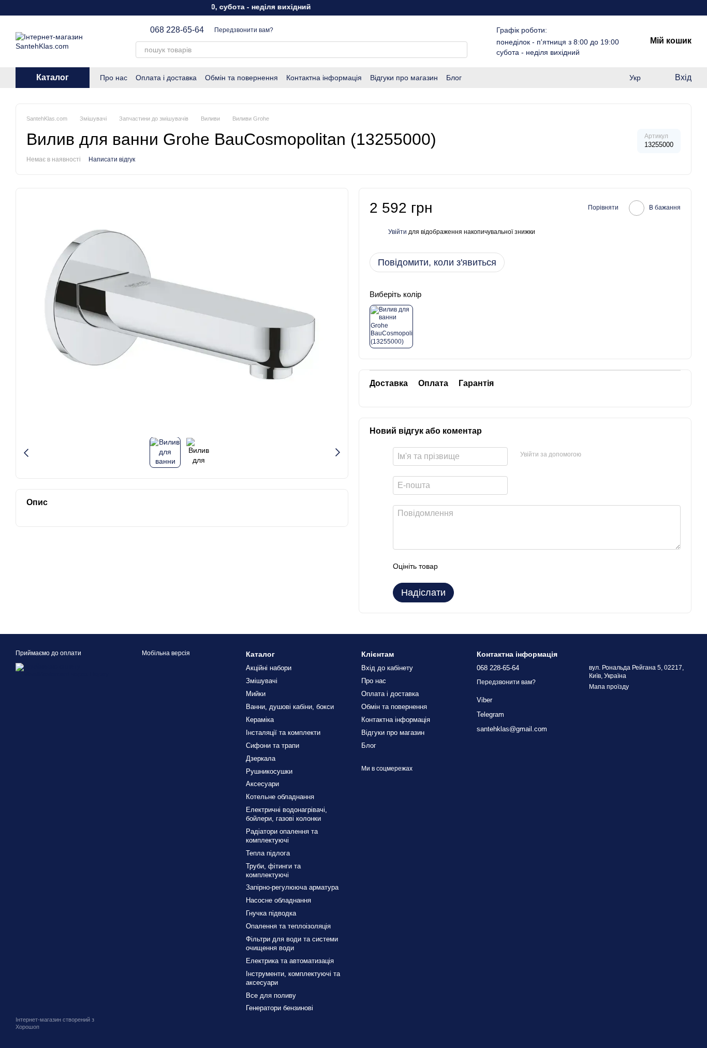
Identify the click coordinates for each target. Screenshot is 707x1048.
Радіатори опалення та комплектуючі (282, 836)
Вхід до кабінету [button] (387, 668)
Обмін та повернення (241, 77)
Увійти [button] (397, 231)
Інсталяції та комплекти (283, 732)
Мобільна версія (165, 653)
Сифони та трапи (272, 745)
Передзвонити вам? (243, 30)
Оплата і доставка (166, 77)
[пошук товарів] (459, 49)
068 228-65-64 (177, 30)
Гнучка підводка (271, 913)
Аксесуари (262, 784)
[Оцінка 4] (504, 566)
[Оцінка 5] (521, 566)
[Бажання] (593, 77)
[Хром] (391, 326)
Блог (454, 77)
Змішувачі (261, 681)
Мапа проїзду (609, 686)
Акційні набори (268, 668)
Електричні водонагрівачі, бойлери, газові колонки (286, 814)
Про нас (113, 77)
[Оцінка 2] (471, 566)
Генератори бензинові (279, 1008)
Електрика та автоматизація (290, 961)
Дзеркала (260, 758)
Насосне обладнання (278, 900)
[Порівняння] (614, 77)
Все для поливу (271, 995)
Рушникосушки (269, 771)
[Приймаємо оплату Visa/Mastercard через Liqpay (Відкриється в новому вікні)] (65, 670)
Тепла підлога (268, 853)
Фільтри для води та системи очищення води (292, 943)
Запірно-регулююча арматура (292, 887)
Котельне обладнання (280, 797)
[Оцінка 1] (455, 566)
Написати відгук (112, 159)
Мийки (256, 694)
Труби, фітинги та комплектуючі (273, 870)
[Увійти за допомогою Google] (609, 455)
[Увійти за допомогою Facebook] (592, 455)
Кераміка (260, 720)
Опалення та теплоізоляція (288, 926)
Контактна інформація (324, 77)
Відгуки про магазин (404, 77)
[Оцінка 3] (488, 566)
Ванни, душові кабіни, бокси (290, 707)
